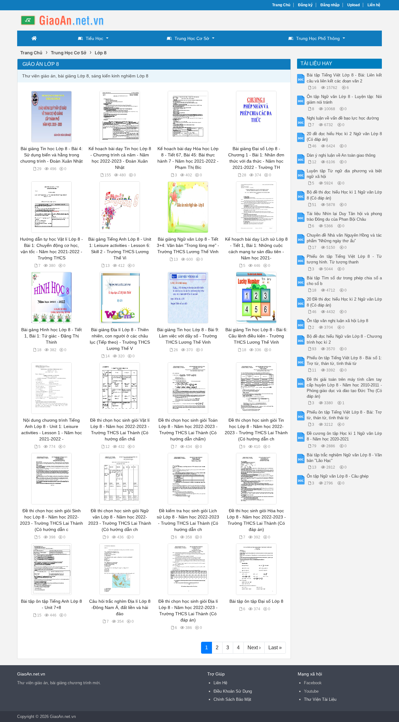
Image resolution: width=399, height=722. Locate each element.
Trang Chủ (281, 5)
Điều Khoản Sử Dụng (233, 691)
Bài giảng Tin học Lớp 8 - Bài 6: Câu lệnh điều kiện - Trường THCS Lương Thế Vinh (256, 336)
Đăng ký (305, 5)
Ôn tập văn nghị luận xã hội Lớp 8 (337, 320)
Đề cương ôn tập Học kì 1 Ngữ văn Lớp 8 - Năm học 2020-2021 (344, 436)
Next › (254, 647)
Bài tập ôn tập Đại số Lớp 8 (256, 601)
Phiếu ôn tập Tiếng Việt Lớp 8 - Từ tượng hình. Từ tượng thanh (344, 259)
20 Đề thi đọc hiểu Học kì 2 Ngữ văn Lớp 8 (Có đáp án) (344, 302)
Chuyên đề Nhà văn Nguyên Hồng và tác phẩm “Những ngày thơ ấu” (344, 238)
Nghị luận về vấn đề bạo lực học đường (343, 118)
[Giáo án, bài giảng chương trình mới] (67, 19)
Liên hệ (374, 5)
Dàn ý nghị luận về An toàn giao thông (341, 155)
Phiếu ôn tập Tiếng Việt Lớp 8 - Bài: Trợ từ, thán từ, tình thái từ (344, 415)
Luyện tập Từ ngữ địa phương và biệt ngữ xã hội (344, 174)
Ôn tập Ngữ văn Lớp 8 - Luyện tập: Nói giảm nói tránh (344, 99)
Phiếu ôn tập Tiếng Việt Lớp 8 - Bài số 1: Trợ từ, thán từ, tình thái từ (344, 361)
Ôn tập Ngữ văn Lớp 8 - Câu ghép (337, 476)
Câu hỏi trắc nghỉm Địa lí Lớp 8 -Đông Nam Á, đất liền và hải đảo (120, 607)
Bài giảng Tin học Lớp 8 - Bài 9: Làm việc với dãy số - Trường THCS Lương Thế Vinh (188, 336)
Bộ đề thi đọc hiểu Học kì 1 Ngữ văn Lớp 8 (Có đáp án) (344, 195)
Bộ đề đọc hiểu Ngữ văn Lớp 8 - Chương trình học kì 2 (344, 339)
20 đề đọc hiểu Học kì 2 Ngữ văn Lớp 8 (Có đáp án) (344, 136)
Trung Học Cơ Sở (192, 38)
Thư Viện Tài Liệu (320, 699)
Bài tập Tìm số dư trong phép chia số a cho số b (344, 281)
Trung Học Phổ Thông (318, 38)
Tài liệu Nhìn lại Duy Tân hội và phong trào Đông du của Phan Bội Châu (344, 216)
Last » (275, 647)
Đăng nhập (329, 5)
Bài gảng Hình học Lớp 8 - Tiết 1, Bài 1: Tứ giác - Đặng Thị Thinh (51, 336)
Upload (353, 5)
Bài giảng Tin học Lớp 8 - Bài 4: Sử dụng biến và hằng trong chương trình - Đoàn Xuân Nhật (51, 155)
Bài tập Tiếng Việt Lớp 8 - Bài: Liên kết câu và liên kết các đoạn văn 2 (344, 78)
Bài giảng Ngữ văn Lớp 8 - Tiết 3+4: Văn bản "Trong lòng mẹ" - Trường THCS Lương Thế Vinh (188, 245)
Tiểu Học (94, 38)
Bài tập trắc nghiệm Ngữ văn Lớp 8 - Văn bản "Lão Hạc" (344, 458)
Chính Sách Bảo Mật (232, 699)
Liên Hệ (220, 682)
